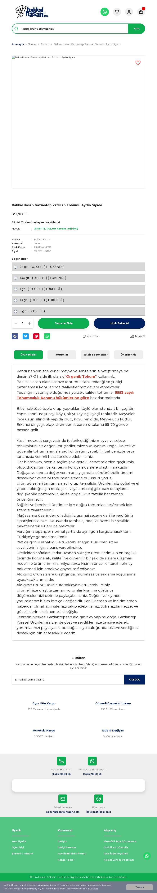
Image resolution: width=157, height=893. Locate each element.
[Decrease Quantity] (16, 323)
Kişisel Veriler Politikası (119, 859)
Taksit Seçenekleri (95, 354)
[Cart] (141, 12)
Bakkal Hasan (42, 239)
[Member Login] (129, 12)
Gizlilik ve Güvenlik (116, 847)
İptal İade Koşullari (116, 853)
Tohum (38, 243)
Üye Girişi (18, 847)
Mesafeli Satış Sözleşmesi (120, 841)
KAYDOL (135, 679)
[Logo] (32, 12)
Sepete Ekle (64, 323)
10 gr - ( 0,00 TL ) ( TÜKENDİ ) (42, 300)
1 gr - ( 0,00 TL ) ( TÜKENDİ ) (41, 289)
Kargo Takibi (66, 859)
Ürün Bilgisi (28, 354)
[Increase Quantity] (29, 323)
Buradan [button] (93, 888)
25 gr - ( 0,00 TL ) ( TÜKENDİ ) (42, 267)
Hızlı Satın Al (119, 323)
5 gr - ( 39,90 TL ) (32, 311)
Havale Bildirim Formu (72, 853)
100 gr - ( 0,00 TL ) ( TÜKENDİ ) (43, 278)
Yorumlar (62, 354)
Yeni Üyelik (19, 841)
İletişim (62, 841)
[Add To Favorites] (138, 63)
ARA (137, 28)
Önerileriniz (128, 354)
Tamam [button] (139, 887)
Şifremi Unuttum (22, 853)
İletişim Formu (67, 847)
